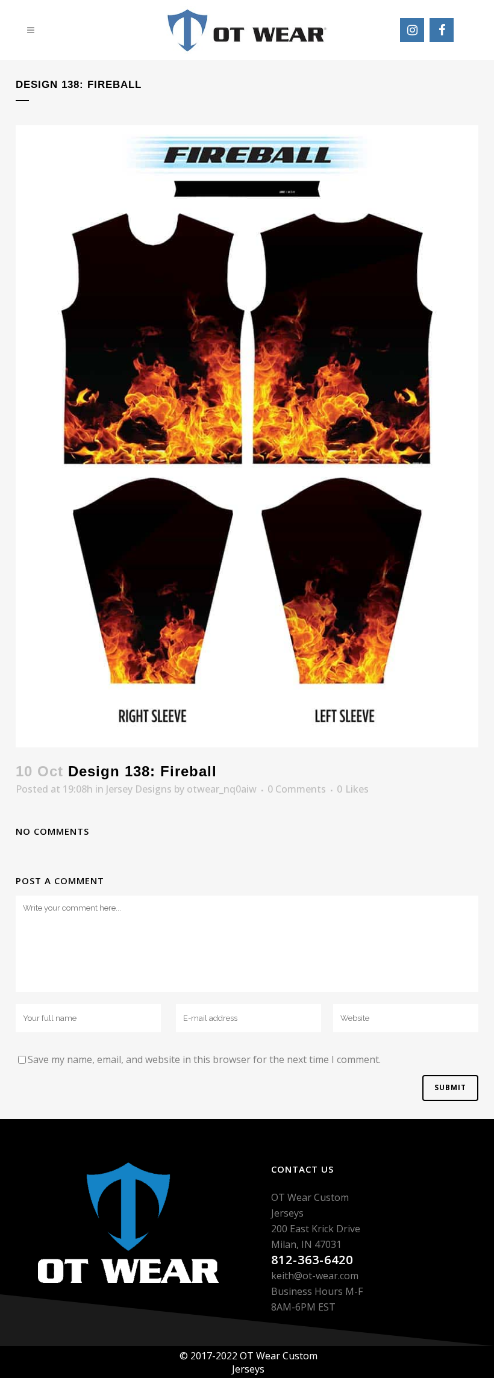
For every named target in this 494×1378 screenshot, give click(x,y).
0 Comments (296, 789)
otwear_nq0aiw (222, 789)
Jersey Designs (139, 789)
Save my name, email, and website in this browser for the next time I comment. (204, 1059)
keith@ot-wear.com (314, 1275)
